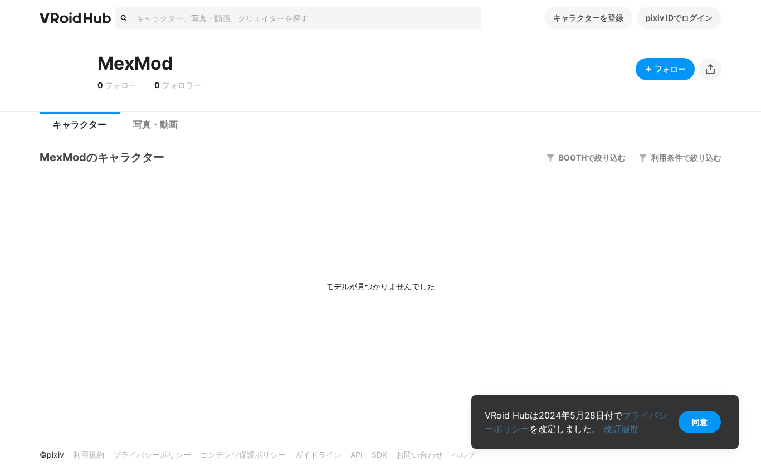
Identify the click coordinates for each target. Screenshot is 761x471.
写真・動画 (155, 124)
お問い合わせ (419, 454)
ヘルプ (463, 454)
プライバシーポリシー (152, 454)
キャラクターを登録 (588, 17)
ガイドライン (318, 454)
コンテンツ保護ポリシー (243, 454)
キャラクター (79, 124)
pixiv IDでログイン (679, 17)
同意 (700, 421)
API (356, 454)
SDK (379, 454)
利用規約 (88, 454)
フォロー (670, 69)
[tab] (80, 124)
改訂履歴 (621, 428)
